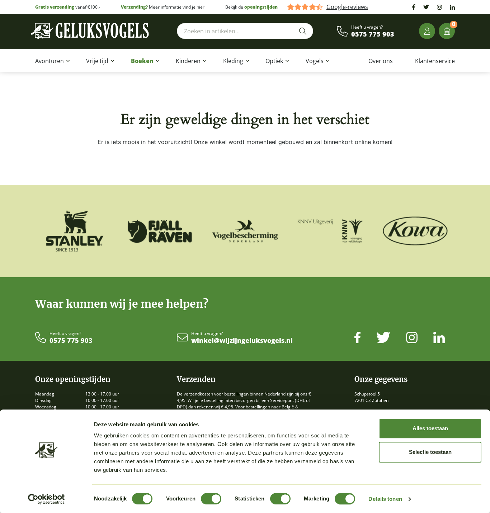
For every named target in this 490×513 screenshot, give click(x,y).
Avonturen (49, 61)
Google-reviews (347, 7)
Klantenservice (435, 61)
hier (200, 7)
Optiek (274, 61)
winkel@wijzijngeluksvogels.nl (242, 341)
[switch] (211, 498)
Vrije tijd (97, 61)
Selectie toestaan (430, 452)
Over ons (380, 61)
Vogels (315, 61)
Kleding (233, 61)
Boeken (142, 61)
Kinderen (188, 61)
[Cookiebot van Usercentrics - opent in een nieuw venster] (46, 499)
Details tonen (385, 499)
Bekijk (231, 7)
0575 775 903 (372, 34)
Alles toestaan (430, 428)
